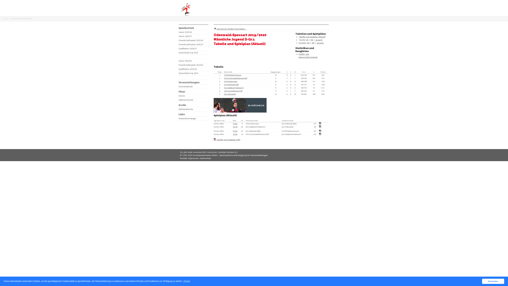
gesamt (319, 40)
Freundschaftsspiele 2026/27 (191, 44)
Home (5, 18)
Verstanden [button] (493, 281)
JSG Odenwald (230, 94)
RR (312, 40)
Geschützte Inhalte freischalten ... (231, 29)
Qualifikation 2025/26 (188, 69)
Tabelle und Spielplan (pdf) (228, 139)
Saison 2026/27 (185, 36)
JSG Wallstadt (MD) (231, 84)
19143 (235, 123)
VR (307, 40)
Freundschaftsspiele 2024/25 (191, 65)
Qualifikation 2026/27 (188, 48)
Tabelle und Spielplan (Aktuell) (312, 36)
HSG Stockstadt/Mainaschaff (235, 78)
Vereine (182, 96)
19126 (235, 131)
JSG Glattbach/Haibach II (234, 88)
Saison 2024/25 (185, 61)
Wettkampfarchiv (186, 109)
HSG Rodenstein (230, 81)
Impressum (193, 158)
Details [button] (186, 281)
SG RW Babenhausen (232, 75)
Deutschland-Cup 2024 (188, 73)
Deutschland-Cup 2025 (188, 53)
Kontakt (183, 158)
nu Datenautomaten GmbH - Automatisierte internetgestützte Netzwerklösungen (230, 155)
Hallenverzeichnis (186, 100)
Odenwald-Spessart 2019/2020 (21, 18)
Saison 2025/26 (185, 32)
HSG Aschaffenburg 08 (233, 91)
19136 (235, 134)
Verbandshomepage (187, 118)
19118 (235, 127)
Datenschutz (205, 158)
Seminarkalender (186, 86)
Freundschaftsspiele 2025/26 (191, 40)
